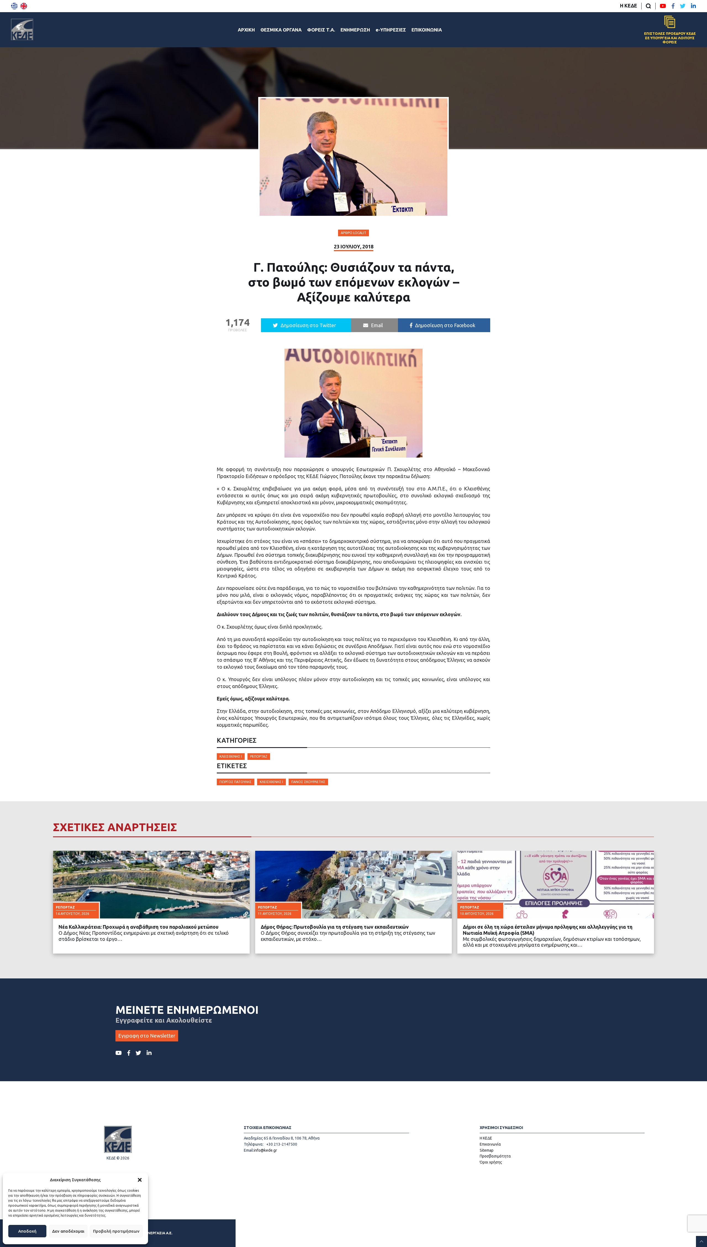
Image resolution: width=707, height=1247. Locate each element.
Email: (249, 1150)
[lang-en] (23, 6)
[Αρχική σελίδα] (22, 30)
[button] (140, 1180)
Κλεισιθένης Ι (271, 782)
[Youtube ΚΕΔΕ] (663, 6)
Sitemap (487, 1150)
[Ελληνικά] (14, 6)
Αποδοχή (27, 1231)
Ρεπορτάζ (258, 756)
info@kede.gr (265, 1150)
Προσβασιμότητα (495, 1156)
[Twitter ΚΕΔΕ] (682, 6)
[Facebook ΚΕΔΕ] (673, 6)
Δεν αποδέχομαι (68, 1231)
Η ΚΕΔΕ (628, 5)
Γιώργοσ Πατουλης (236, 782)
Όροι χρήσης (491, 1162)
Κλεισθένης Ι (231, 756)
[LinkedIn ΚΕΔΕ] (693, 6)
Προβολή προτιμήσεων (116, 1231)
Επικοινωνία (490, 1144)
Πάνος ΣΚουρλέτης (308, 782)
